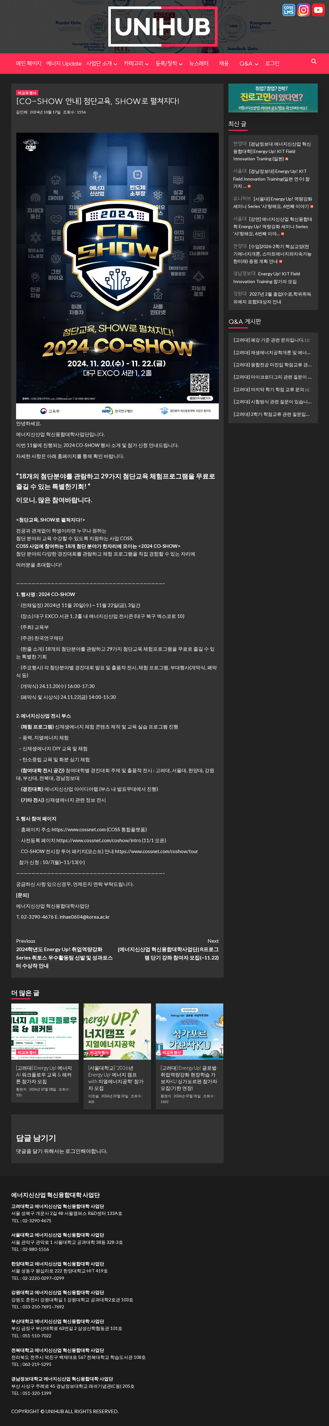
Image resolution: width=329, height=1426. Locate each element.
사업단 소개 (99, 63)
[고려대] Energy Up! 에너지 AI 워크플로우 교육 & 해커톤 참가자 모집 (44, 1074)
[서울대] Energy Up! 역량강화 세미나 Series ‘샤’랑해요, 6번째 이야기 (272, 202)
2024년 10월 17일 (45, 112)
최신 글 (237, 124)
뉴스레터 (199, 63)
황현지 (21, 1089)
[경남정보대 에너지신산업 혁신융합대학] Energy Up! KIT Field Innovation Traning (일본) (272, 150)
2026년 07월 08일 (42, 1089)
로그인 (272, 63)
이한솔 (93, 1096)
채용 (229, 63)
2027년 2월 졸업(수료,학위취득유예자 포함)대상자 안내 (272, 297)
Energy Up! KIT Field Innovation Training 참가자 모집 (266, 277)
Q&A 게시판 (244, 321)
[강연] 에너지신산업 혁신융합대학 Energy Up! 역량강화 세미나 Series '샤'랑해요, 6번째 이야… (272, 226)
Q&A (246, 63)
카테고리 (133, 63)
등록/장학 (166, 63)
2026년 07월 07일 (115, 1096)
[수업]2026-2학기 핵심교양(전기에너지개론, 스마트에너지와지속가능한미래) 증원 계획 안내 (272, 253)
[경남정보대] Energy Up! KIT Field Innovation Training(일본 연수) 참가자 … (271, 178)
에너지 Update (64, 63)
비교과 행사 (27, 93)
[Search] (314, 61)
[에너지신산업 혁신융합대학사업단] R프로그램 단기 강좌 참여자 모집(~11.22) (168, 949)
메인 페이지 (28, 63)
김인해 (22, 112)
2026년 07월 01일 (187, 1096)
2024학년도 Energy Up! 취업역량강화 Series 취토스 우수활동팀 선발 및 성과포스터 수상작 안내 (64, 953)
